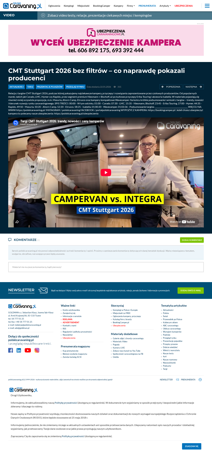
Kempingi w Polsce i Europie (125, 310)
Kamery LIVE (119, 347)
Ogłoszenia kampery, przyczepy (127, 316)
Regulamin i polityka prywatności (77, 331)
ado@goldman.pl (22, 328)
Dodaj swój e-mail (190, 290)
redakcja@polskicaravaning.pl (28, 325)
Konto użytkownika (71, 310)
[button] (165, 6)
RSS (64, 328)
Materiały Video (120, 341)
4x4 (165, 356)
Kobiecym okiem (170, 322)
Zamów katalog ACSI (72, 357)
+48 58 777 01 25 (24, 322)
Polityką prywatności (73, 436)
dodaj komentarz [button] (192, 240)
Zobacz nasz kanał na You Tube (126, 351)
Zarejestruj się (69, 313)
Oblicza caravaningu (172, 328)
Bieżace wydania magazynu (75, 354)
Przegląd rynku (169, 338)
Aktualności (168, 310)
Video (9, 15)
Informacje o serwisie (72, 316)
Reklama (67, 319)
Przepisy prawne (170, 344)
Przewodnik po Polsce (172, 319)
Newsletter (68, 335)
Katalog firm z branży (122, 319)
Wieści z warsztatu (171, 350)
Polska (166, 313)
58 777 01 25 (17, 318)
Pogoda (116, 344)
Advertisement (71, 322)
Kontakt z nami (69, 325)
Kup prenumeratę (70, 351)
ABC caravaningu (170, 325)
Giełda (116, 357)
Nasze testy (168, 353)
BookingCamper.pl (121, 322)
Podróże (166, 335)
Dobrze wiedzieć (170, 347)
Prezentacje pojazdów (172, 341)
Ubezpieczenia (69, 338)
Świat (165, 316)
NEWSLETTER (21, 290)
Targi (165, 369)
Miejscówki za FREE (122, 313)
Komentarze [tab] (27, 240)
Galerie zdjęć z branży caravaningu (128, 338)
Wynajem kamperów (172, 331)
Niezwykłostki (169, 362)
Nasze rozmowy (170, 359)
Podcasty (167, 366)
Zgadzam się (191, 446)
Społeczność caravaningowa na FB (128, 354)
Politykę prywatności (66, 402)
